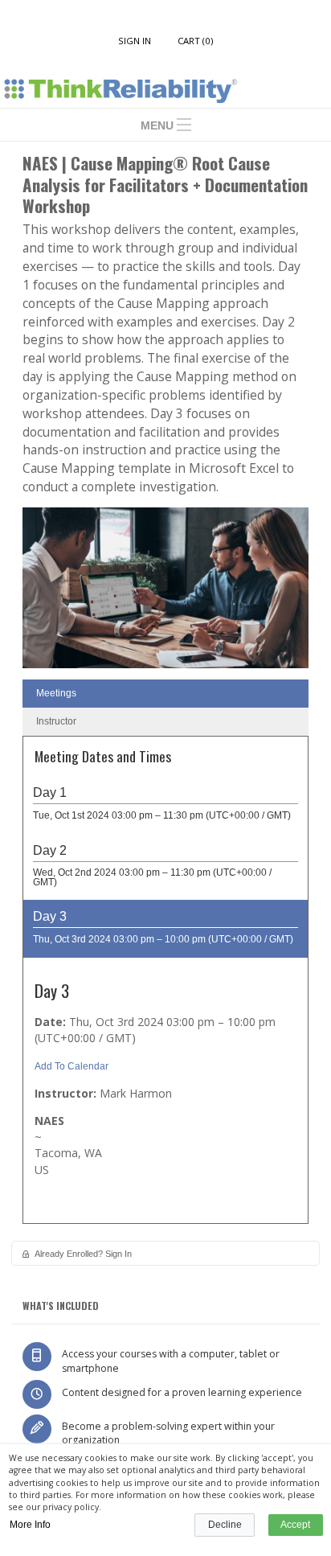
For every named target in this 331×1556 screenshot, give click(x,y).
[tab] (165, 693)
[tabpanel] (165, 985)
